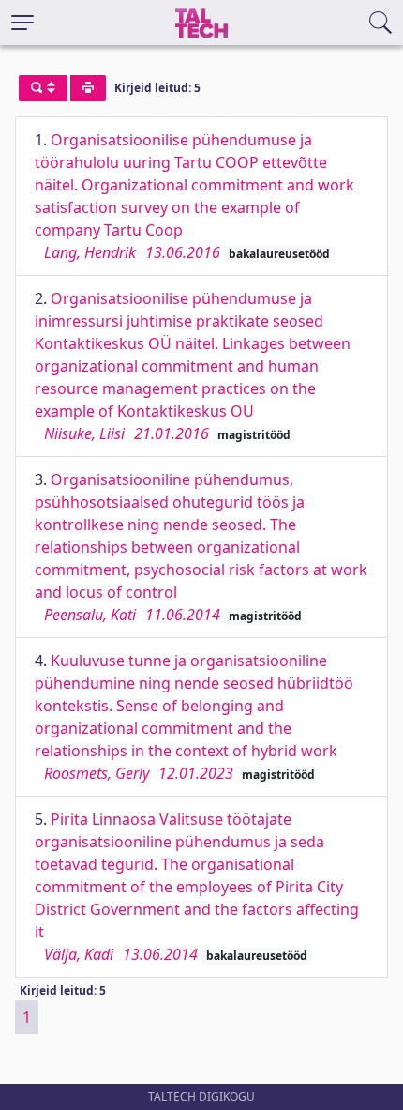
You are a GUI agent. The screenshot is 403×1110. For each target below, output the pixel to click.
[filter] (43, 88)
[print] (88, 88)
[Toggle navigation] (22, 22)
